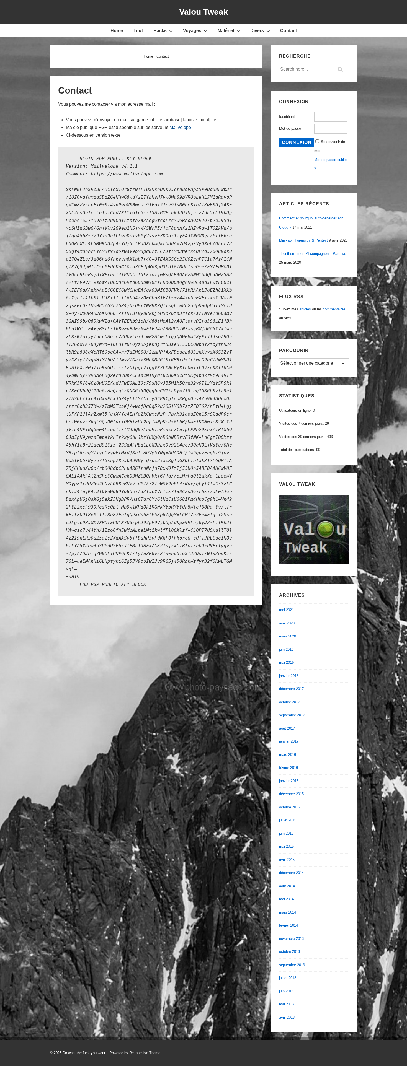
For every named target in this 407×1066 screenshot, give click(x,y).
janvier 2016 (288, 781)
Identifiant (287, 117)
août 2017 (287, 728)
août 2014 (287, 886)
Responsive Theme (144, 1053)
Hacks (160, 30)
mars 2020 (287, 636)
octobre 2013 (289, 952)
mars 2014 (287, 912)
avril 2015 (287, 860)
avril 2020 (287, 623)
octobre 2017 (289, 702)
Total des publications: (297, 450)
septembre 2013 (292, 965)
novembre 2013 (291, 939)
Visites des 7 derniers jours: (302, 423)
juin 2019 (286, 649)
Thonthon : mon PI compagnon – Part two (312, 253)
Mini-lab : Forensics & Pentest (303, 240)
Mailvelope (180, 127)
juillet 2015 (287, 820)
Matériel (226, 30)
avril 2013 (287, 1017)
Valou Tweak (203, 11)
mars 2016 (287, 755)
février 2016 (288, 768)
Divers (257, 30)
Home (116, 30)
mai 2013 (286, 1004)
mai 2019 (286, 662)
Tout (138, 30)
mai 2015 (286, 846)
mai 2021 (286, 610)
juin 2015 (286, 833)
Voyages (192, 30)
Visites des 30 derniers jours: (303, 437)
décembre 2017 (291, 689)
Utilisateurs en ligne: (296, 410)
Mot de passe (290, 128)
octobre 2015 (289, 807)
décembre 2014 (291, 873)
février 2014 (288, 925)
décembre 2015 (291, 794)
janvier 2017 (288, 741)
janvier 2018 (288, 676)
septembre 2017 (292, 715)
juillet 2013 (287, 978)
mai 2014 (286, 899)
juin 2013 (286, 991)
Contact (288, 30)
